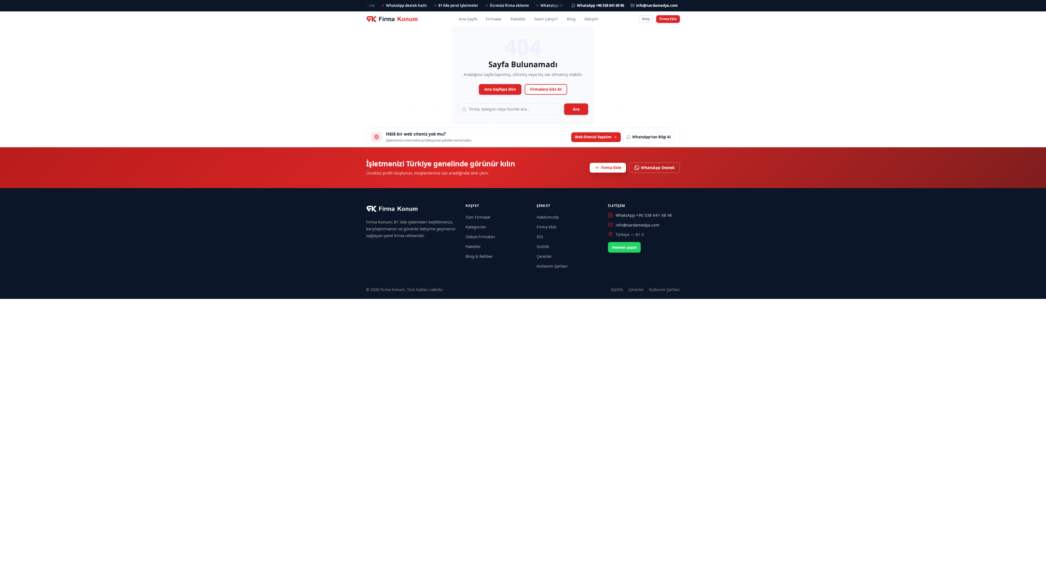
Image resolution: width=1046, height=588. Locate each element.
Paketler (518, 19)
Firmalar (494, 19)
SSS (540, 236)
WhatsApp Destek (658, 167)
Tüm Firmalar (478, 217)
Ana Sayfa (468, 19)
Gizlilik (543, 246)
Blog (571, 19)
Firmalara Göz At (546, 89)
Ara (576, 109)
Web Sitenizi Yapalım (593, 136)
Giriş (646, 19)
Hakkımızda (548, 217)
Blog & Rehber (479, 256)
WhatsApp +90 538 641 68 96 (644, 215)
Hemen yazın (624, 247)
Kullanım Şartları (552, 266)
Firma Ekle (668, 19)
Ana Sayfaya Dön (500, 89)
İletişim (591, 19)
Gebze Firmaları (480, 236)
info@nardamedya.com (637, 225)
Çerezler (544, 256)
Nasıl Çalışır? (546, 19)
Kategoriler (476, 226)
